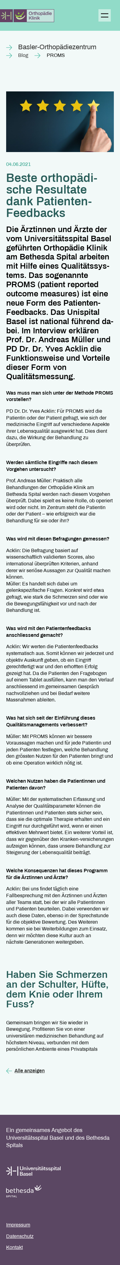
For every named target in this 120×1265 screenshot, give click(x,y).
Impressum (18, 1225)
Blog (23, 55)
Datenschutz (20, 1236)
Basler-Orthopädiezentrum (57, 47)
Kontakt (14, 1247)
